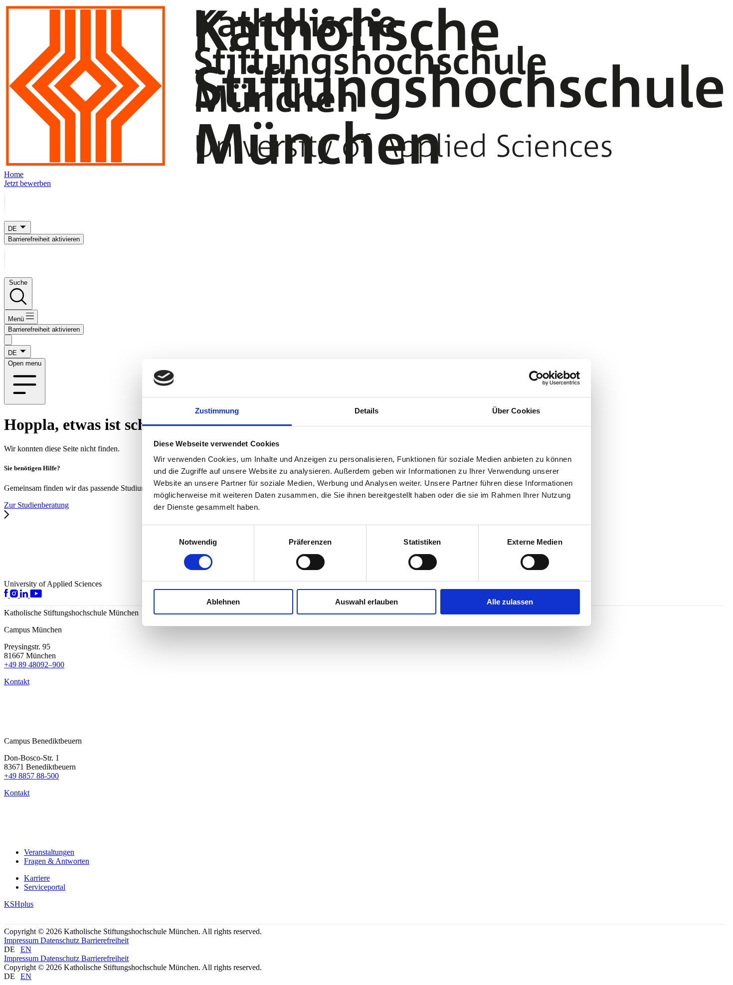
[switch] (310, 562)
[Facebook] (7, 595)
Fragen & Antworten (56, 861)
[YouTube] (36, 595)
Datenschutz (60, 940)
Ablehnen (223, 601)
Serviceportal (44, 887)
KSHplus (18, 904)
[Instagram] (15, 595)
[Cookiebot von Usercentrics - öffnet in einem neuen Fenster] (536, 378)
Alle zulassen (510, 601)
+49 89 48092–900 (34, 664)
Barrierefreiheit (105, 940)
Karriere (37, 878)
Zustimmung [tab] (217, 410)
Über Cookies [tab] (516, 410)
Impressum (22, 940)
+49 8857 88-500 (31, 776)
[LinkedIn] (25, 595)
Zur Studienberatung (36, 505)
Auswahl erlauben (366, 601)
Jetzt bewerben (27, 183)
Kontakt (16, 681)
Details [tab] (367, 410)
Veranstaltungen (49, 852)
